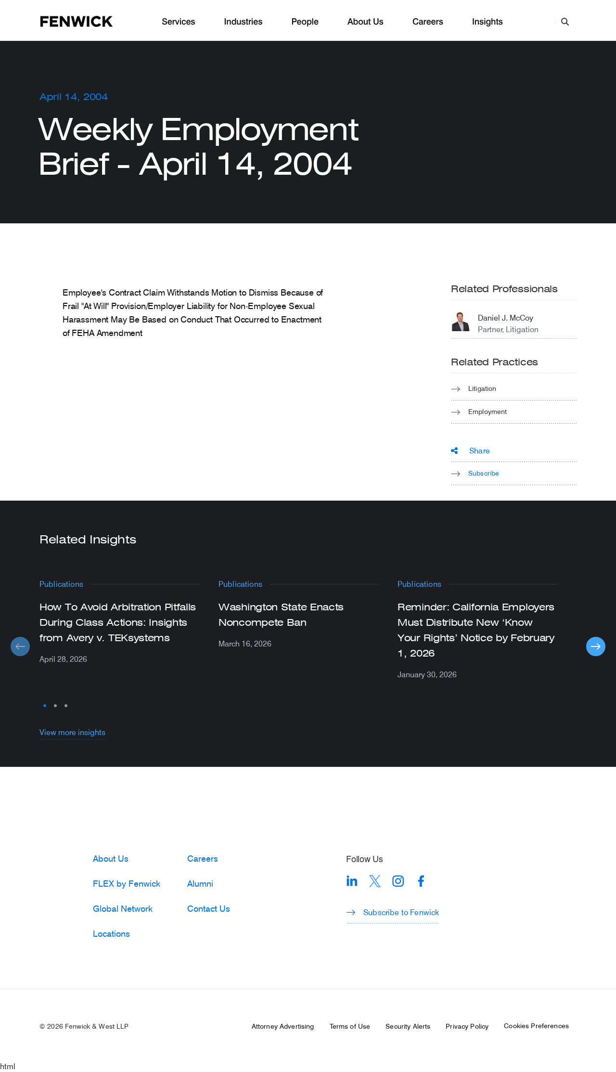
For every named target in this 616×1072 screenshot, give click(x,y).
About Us (365, 22)
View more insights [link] (72, 732)
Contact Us (208, 908)
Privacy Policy (467, 1026)
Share (479, 450)
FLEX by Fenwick (126, 883)
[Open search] (565, 21)
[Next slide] (595, 646)
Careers (427, 22)
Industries (243, 22)
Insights (487, 22)
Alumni (200, 883)
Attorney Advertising (283, 1026)
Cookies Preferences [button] (536, 1025)
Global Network (123, 908)
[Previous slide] (20, 646)
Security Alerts (407, 1026)
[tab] (44, 705)
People (304, 22)
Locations (111, 933)
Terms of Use (350, 1026)
